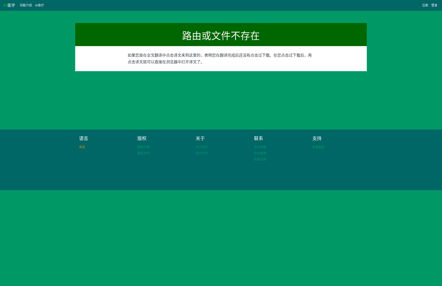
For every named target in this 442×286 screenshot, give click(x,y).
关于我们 (202, 147)
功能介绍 (26, 5)
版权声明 (143, 153)
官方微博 (260, 153)
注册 (425, 5)
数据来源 (143, 147)
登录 (434, 5)
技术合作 (202, 153)
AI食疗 (39, 5)
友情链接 (318, 147)
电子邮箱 (260, 147)
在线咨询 (260, 159)
